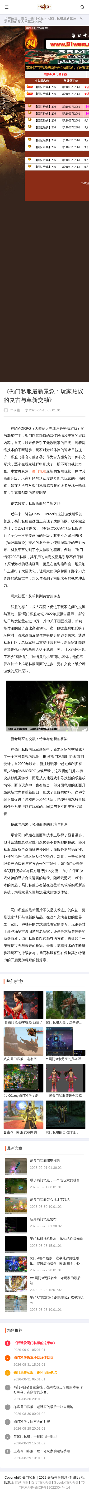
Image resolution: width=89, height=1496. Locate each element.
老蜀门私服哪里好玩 (45, 1161)
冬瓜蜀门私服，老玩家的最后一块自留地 (43, 1407)
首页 (24, 18)
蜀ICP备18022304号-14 (52, 1487)
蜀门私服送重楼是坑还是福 (33, 1358)
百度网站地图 (41, 1482)
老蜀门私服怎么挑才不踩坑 (50, 1200)
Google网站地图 (66, 1482)
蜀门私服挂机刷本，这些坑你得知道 (56, 1239)
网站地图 (21, 1482)
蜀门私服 (37, 18)
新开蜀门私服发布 (43, 1219)
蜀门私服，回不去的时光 (32, 1421)
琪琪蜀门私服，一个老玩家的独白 (55, 1180)
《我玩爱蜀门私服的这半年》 (35, 1343)
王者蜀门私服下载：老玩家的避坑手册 (42, 1451)
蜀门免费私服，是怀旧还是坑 (35, 1372)
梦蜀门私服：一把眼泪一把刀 (35, 1436)
